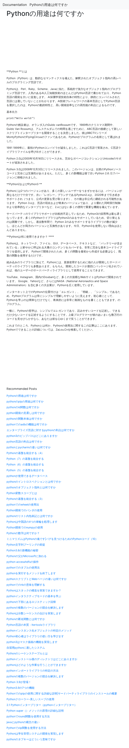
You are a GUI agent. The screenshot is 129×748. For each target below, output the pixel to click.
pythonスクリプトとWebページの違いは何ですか (37, 579)
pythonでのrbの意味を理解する (26, 584)
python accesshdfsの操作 (23, 561)
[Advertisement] (104, 200)
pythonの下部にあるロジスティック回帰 (31, 602)
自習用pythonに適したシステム (26, 647)
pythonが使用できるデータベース (27, 476)
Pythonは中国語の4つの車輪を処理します (32, 521)
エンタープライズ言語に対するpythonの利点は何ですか (41, 430)
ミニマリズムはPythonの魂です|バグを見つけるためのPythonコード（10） (52, 539)
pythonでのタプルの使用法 (23, 567)
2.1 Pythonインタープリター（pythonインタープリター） (42, 705)
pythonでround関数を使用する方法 (28, 716)
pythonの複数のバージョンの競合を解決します (35, 607)
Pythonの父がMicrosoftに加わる (27, 556)
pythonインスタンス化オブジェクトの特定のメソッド (39, 630)
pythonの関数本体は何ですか (24, 418)
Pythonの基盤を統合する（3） (25, 498)
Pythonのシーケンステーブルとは (27, 653)
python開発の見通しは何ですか (26, 413)
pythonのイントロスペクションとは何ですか (34, 481)
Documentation (15, 5)
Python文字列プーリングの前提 (26, 544)
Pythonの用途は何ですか (49, 5)
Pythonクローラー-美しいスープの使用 (30, 699)
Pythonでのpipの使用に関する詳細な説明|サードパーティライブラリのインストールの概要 (62, 693)
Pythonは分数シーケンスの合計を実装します (34, 613)
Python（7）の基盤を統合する (25, 458)
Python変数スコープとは (22, 493)
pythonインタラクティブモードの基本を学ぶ (34, 596)
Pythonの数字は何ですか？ (23, 533)
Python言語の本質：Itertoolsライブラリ (31, 624)
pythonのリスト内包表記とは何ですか (30, 516)
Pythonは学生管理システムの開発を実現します (35, 733)
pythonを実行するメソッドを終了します (31, 573)
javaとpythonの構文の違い (23, 722)
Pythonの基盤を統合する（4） (25, 453)
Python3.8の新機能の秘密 (22, 550)
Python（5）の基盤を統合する (25, 470)
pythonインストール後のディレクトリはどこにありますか (42, 659)
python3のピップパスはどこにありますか (32, 435)
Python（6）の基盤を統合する (25, 464)
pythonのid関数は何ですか (23, 407)
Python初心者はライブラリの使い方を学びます (35, 636)
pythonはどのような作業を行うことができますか (37, 664)
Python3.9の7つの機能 (20, 687)
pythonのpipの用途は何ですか (25, 401)
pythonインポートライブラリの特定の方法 (32, 670)
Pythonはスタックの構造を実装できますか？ (34, 590)
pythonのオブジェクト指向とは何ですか (31, 487)
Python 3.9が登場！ (19, 682)
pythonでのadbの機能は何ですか (27, 424)
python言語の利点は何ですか (24, 441)
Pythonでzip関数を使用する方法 (26, 727)
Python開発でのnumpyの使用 (25, 527)
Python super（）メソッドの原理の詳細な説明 (35, 710)
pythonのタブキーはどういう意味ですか (31, 739)
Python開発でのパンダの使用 (24, 510)
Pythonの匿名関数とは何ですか (26, 619)
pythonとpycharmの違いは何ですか (29, 447)
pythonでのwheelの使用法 (23, 504)
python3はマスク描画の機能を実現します (32, 642)
